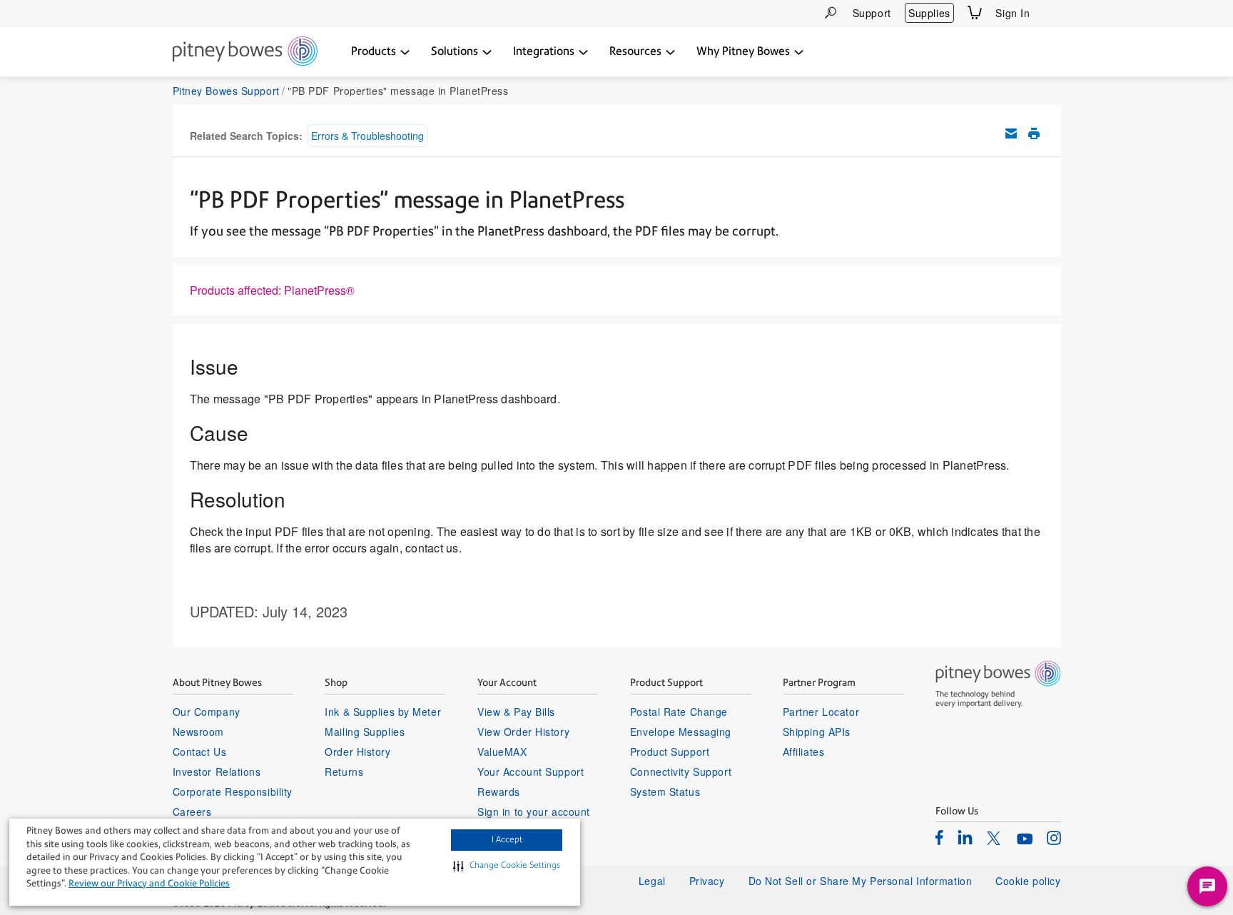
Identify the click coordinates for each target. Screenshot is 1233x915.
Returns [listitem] (344, 771)
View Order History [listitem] (523, 731)
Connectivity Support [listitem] (680, 771)
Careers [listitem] (192, 811)
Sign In (1012, 13)
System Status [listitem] (665, 791)
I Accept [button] (507, 839)
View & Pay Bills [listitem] (516, 711)
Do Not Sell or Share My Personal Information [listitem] (861, 881)
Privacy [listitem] (707, 881)
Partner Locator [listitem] (821, 711)
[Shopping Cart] (975, 12)
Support (872, 13)
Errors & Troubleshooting (367, 135)
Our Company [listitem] (206, 711)
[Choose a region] (1052, 12)
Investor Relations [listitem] (217, 771)
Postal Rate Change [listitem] (679, 711)
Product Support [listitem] (669, 751)
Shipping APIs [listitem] (817, 731)
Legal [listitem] (652, 881)
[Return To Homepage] (245, 52)
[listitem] (939, 837)
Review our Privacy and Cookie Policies (149, 883)
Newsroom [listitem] (198, 731)
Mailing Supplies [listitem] (365, 731)
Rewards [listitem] (498, 791)
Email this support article (1011, 133)
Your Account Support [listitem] (530, 771)
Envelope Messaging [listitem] (680, 731)
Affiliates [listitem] (804, 751)
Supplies (929, 13)
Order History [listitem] (357, 751)
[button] (506, 865)
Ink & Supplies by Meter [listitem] (383, 711)
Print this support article (1034, 133)
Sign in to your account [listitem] (533, 811)
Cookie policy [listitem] (1027, 881)
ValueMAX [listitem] (502, 751)
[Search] (830, 12)
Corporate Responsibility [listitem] (233, 791)
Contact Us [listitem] (200, 751)
